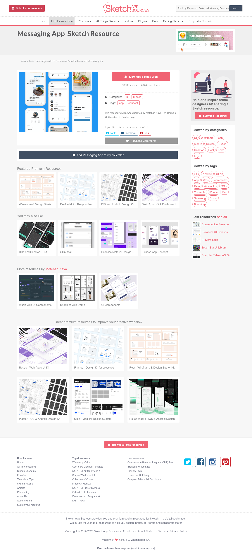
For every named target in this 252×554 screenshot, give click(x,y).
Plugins (142, 21)
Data (155, 21)
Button (222, 144)
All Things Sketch (107, 21)
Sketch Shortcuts (26, 471)
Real (211, 150)
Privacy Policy (178, 531)
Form (221, 150)
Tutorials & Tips (25, 479)
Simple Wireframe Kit (83, 475)
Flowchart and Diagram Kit (86, 496)
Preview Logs (210, 240)
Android (207, 174)
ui (127, 97)
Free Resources (61, 21)
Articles (21, 487)
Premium (84, 21)
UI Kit (219, 174)
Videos (129, 21)
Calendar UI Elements (84, 492)
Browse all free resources (128, 445)
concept (133, 103)
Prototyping (23, 492)
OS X (224, 186)
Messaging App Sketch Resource (68, 33)
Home (42, 21)
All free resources (26, 466)
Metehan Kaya (153, 112)
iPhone (213, 192)
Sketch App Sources (106, 531)
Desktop (199, 150)
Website (112, 117)
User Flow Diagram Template (87, 466)
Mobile (198, 144)
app (121, 103)
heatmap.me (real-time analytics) (135, 548)
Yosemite (199, 192)
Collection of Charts (82, 479)
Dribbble (171, 112)
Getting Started (172, 21)
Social (213, 198)
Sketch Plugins (25, 483)
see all (222, 216)
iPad (224, 192)
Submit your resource (28, 504)
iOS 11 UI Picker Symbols (86, 487)
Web (205, 180)
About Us (22, 496)
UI (195, 138)
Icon (220, 138)
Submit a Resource (215, 115)
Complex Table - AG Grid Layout (221, 255)
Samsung (200, 198)
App (196, 180)
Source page (128, 117)
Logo (197, 156)
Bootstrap (200, 204)
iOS (196, 174)
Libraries (21, 475)
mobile (137, 97)
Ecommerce (220, 180)
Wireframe (207, 138)
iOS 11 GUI (78, 500)
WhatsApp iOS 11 (82, 462)
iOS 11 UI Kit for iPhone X (86, 471)
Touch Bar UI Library (214, 247)
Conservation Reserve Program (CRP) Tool (150, 462)
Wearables (210, 186)
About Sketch (24, 500)
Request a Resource (201, 21)
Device (210, 144)
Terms (162, 531)
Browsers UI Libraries (215, 232)
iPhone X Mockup (81, 483)
